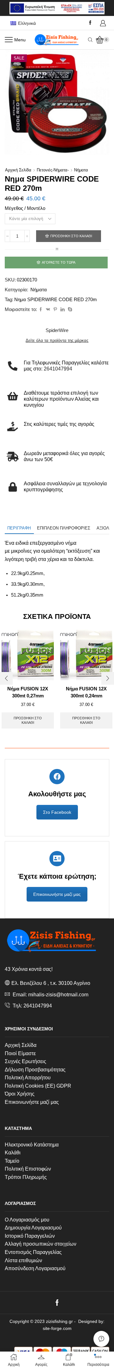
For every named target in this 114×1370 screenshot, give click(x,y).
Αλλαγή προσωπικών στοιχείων (40, 1244)
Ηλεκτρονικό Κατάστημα (32, 1144)
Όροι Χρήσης (20, 1094)
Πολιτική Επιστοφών (28, 1169)
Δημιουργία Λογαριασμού (33, 1227)
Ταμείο (12, 1161)
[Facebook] (90, 22)
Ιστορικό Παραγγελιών (30, 1236)
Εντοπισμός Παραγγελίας (33, 1252)
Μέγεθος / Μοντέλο (25, 208)
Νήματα (81, 170)
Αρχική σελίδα (18, 170)
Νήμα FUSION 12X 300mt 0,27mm (27, 692)
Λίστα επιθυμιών (23, 1260)
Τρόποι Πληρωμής (26, 1177)
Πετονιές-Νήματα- (53, 170)
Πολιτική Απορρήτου (28, 1077)
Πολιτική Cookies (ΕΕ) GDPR (38, 1086)
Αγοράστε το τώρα (58, 262)
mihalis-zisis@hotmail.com (58, 994)
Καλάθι (13, 1152)
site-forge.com (57, 1328)
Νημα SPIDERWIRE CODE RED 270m (55, 299)
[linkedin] (62, 309)
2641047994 (37, 1005)
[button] (6, 678)
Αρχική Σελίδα (20, 1045)
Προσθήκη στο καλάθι (71, 236)
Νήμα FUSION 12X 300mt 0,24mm (86, 692)
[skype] (69, 309)
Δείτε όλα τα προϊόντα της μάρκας (57, 340)
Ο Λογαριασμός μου (27, 1219)
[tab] (19, 528)
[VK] (48, 309)
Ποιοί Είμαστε (20, 1053)
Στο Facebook (57, 812)
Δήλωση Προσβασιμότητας (35, 1069)
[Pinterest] (55, 309)
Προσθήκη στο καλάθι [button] (28, 720)
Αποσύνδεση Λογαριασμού (35, 1268)
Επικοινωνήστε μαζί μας (57, 894)
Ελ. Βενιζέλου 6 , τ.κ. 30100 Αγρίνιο (50, 983)
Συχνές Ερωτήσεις (25, 1061)
